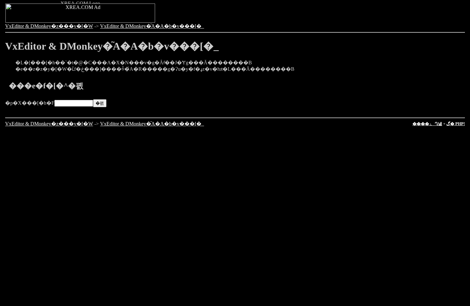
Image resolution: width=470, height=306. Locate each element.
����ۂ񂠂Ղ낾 (427, 123)
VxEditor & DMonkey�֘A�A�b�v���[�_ (152, 26)
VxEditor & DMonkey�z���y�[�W (49, 26)
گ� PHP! (455, 123)
